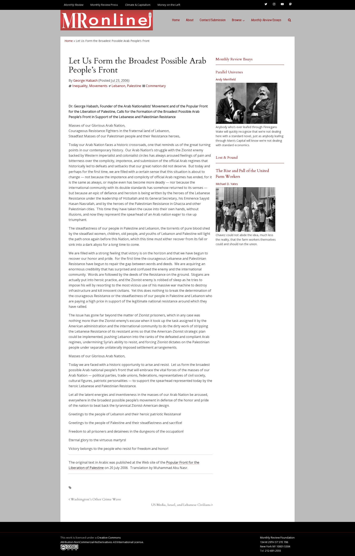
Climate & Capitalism (137, 5)
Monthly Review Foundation (277, 537)
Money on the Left (169, 5)
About (190, 20)
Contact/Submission (213, 20)
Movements (98, 86)
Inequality (80, 86)
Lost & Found (227, 157)
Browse (237, 20)
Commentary (156, 86)
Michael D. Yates (227, 184)
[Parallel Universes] (246, 103)
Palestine (134, 86)
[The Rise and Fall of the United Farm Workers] (245, 209)
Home (176, 20)
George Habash (85, 80)
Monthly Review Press (104, 5)
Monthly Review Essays (234, 59)
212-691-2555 (273, 551)
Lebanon (118, 86)
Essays (266, 20)
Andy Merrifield (226, 79)
